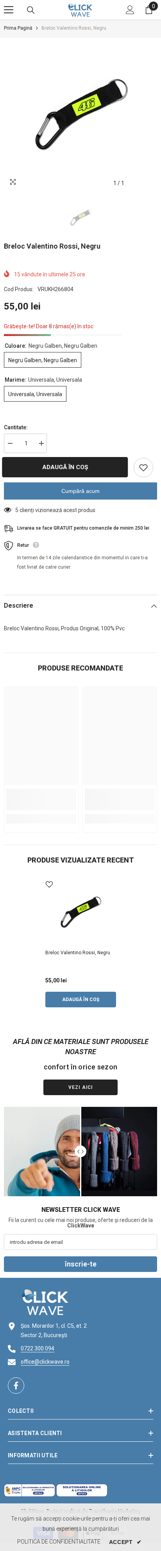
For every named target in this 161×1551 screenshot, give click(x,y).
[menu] (8, 9)
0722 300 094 (37, 1348)
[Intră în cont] (130, 9)
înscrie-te (81, 1264)
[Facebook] (16, 1385)
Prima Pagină (18, 28)
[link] (41, 799)
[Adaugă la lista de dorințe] (143, 467)
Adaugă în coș (67, 467)
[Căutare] (31, 10)
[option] (80, 114)
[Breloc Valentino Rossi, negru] (80, 912)
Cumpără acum (80, 491)
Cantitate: (16, 427)
